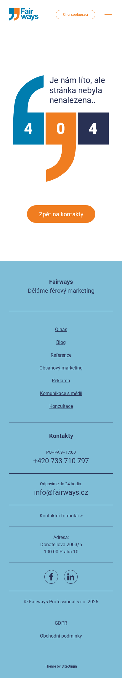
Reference (61, 355)
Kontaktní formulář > (61, 516)
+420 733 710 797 (61, 461)
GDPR (61, 623)
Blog (61, 342)
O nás (61, 329)
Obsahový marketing (61, 368)
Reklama (61, 380)
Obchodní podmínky (61, 636)
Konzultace (61, 406)
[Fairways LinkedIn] (71, 577)
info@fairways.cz (61, 492)
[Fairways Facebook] (51, 577)
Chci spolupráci (75, 14)
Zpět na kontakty (61, 214)
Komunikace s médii (61, 393)
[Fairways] (23, 14)
